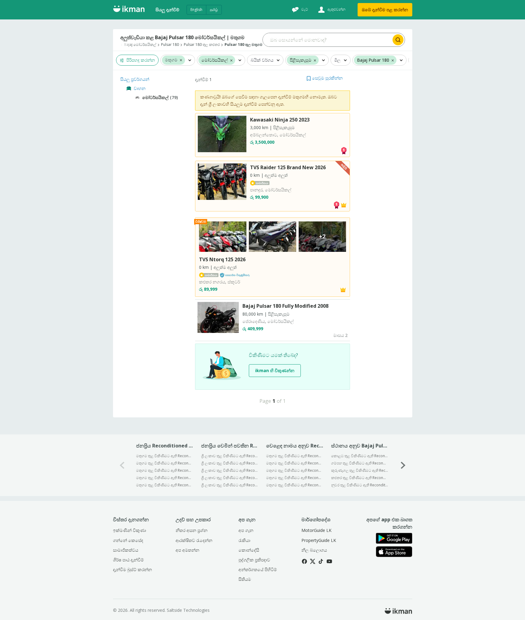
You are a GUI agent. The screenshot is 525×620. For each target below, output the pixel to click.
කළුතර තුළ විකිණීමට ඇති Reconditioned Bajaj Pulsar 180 (359, 477)
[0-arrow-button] (122, 465)
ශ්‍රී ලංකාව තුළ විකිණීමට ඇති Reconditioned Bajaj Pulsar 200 (229, 477)
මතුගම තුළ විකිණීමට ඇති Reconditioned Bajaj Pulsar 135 (164, 463)
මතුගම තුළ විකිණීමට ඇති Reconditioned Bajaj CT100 (164, 455)
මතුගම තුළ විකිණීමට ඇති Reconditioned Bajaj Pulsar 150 (164, 477)
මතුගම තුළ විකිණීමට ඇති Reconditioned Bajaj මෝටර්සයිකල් (294, 455)
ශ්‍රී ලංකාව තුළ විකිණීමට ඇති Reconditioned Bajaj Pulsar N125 (229, 485)
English (196, 9)
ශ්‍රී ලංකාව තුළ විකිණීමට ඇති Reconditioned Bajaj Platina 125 (229, 455)
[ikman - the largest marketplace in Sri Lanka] (129, 9)
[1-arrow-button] (403, 465)
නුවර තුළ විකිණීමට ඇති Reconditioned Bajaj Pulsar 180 (359, 485)
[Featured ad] (343, 204)
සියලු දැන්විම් (167, 9)
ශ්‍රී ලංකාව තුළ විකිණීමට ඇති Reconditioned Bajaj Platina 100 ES (229, 470)
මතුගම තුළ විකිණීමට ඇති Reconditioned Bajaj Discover (164, 485)
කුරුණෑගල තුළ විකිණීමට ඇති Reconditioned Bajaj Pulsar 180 (359, 470)
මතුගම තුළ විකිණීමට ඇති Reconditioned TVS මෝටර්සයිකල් (294, 463)
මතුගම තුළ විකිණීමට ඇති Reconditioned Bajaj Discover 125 (164, 470)
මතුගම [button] (171, 60)
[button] (181, 59)
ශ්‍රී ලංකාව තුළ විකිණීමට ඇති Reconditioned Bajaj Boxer (229, 463)
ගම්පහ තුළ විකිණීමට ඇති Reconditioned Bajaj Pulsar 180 (359, 463)
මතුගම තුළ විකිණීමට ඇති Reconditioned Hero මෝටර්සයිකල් (294, 477)
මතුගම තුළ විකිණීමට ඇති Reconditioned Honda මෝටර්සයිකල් (294, 470)
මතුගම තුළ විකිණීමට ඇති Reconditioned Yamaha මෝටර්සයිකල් (294, 485)
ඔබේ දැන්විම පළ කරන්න (385, 9)
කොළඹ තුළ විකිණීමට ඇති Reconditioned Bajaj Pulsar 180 (359, 455)
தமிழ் (214, 9)
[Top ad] (343, 150)
